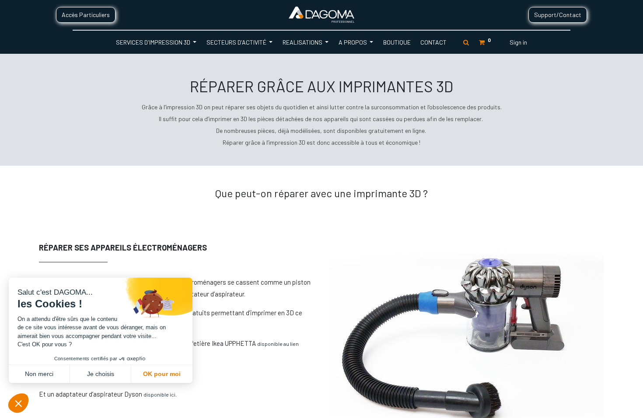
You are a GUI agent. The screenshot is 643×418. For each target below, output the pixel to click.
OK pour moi (162, 373)
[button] (18, 403)
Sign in (518, 42)
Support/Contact (557, 14)
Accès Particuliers (86, 14)
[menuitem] (396, 42)
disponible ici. (160, 394)
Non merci (39, 373)
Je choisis (100, 373)
